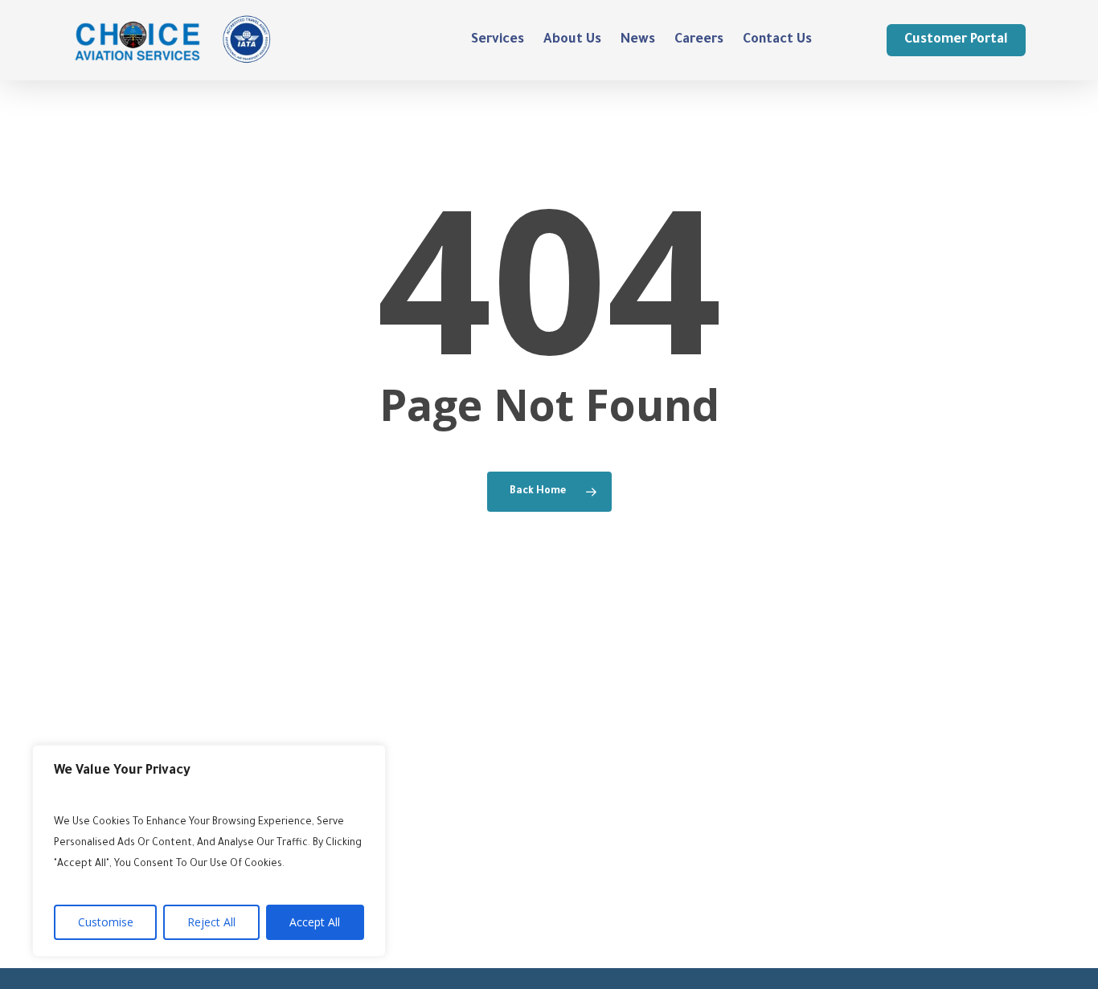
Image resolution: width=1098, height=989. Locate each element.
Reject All (211, 922)
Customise (105, 922)
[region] (209, 851)
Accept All (314, 922)
